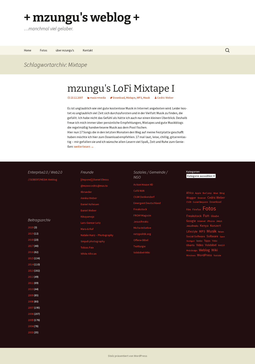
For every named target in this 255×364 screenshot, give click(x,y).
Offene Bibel (140, 240)
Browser (202, 197)
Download (119, 97)
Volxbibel (210, 245)
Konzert (215, 226)
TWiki (214, 240)
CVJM (188, 202)
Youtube (217, 255)
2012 (30, 277)
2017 (30, 246)
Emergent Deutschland (147, 203)
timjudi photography (93, 241)
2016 (30, 252)
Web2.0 (221, 245)
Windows (190, 255)
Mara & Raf (87, 229)
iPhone (211, 221)
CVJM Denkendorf (143, 197)
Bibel (215, 193)
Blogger (191, 197)
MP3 (139, 97)
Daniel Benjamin (200, 202)
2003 (30, 332)
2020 (30, 227)
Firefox (196, 209)
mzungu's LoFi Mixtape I (121, 88)
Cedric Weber (165, 97)
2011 (30, 283)
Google (191, 221)
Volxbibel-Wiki (141, 252)
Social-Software (195, 236)
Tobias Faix (87, 247)
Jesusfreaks (140, 221)
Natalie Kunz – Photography (97, 235)
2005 (30, 320)
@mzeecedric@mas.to (94, 185)
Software (212, 236)
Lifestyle (191, 231)
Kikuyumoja (87, 216)
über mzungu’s (65, 50)
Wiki (214, 250)
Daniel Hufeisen (90, 204)
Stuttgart (190, 241)
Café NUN (138, 190)
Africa (189, 193)
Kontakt (88, 50)
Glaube (215, 216)
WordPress (204, 255)
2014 (30, 264)
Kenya (204, 226)
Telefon (199, 240)
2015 (30, 258)
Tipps (207, 240)
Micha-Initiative (142, 228)
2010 (30, 289)
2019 (30, 233)
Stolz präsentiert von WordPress (127, 356)
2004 (30, 326)
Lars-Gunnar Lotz (91, 223)
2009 (30, 295)
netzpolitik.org (142, 234)
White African (88, 253)
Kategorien (193, 171)
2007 (30, 307)
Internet (201, 221)
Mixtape (130, 97)
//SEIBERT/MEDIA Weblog (42, 179)
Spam (222, 236)
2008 (30, 301)
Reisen (221, 231)
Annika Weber (89, 198)
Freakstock (140, 209)
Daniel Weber (88, 210)
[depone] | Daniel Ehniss (95, 179)
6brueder (86, 192)
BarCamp (207, 192)
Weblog (204, 250)
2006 (30, 314)
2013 (30, 270)
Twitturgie (139, 246)
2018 (30, 239)
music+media (98, 97)
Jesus (219, 221)
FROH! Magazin (142, 215)
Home (27, 50)
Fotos (43, 50)
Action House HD (143, 184)
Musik (146, 97)
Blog (222, 192)
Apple (198, 192)
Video (199, 245)
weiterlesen (84, 146)
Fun (206, 215)
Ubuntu (190, 245)
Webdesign (191, 250)
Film (188, 209)
